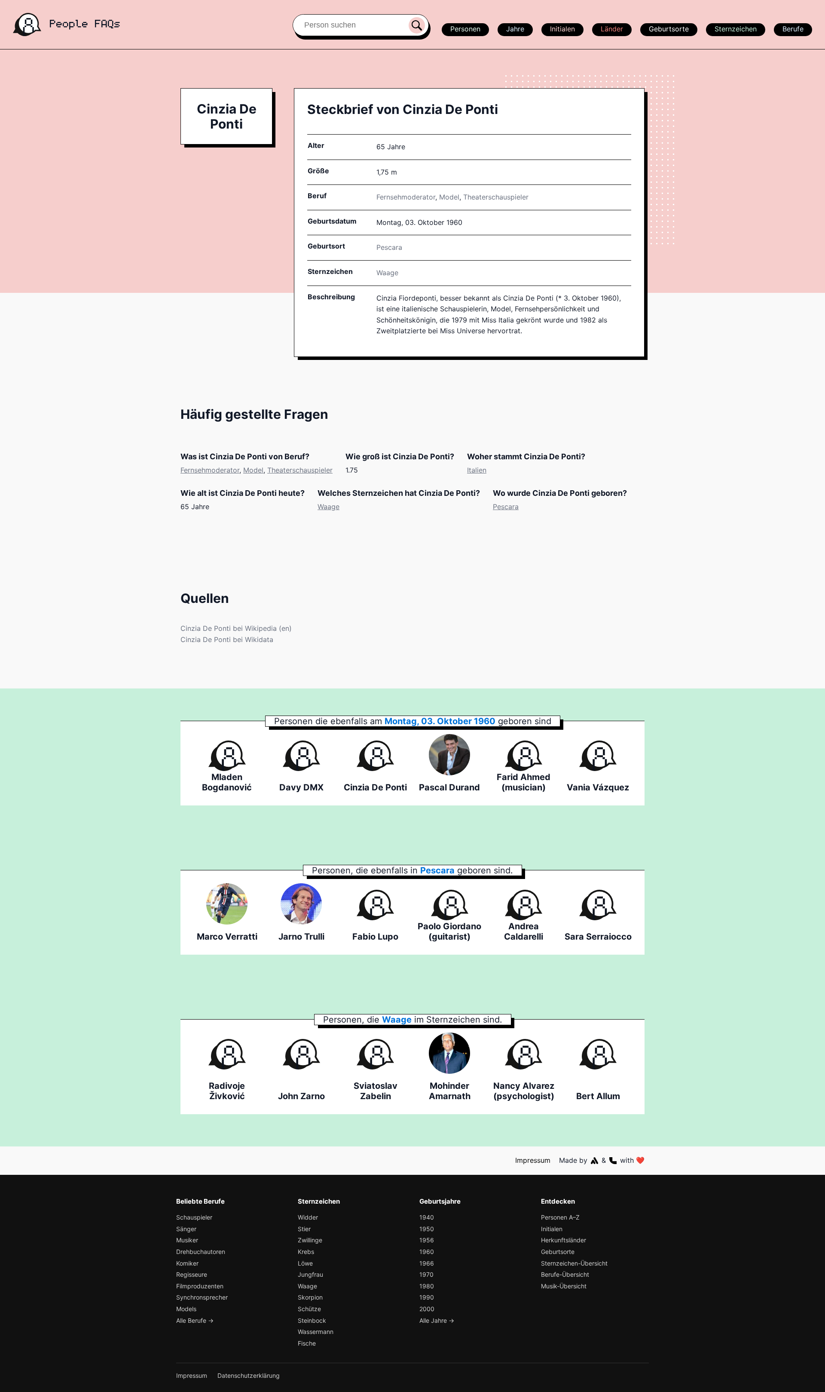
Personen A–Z (560, 1217)
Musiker (187, 1240)
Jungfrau (310, 1274)
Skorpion (310, 1297)
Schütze (309, 1308)
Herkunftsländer (563, 1240)
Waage (387, 272)
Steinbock (312, 1320)
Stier (304, 1228)
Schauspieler (194, 1217)
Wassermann (315, 1331)
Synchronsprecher (202, 1297)
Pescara (506, 506)
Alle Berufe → (195, 1320)
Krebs (306, 1251)
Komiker (187, 1263)
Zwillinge (310, 1240)
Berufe (793, 29)
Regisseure (191, 1274)
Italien (476, 470)
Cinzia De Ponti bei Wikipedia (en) (236, 628)
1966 (426, 1263)
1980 (426, 1286)
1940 (426, 1217)
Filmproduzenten (199, 1286)
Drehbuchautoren (200, 1251)
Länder (612, 29)
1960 (426, 1251)
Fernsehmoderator (405, 197)
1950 (426, 1228)
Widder (308, 1217)
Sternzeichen (736, 29)
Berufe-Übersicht (565, 1274)
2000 (426, 1308)
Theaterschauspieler (496, 197)
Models (186, 1308)
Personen (465, 29)
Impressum (532, 1160)
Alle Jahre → (436, 1320)
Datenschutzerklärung (248, 1375)
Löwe (305, 1263)
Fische (307, 1343)
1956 (426, 1240)
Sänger (186, 1228)
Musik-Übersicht (564, 1286)
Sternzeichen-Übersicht (574, 1263)
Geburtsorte (669, 29)
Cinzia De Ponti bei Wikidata (226, 639)
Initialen (562, 29)
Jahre (515, 29)
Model (449, 197)
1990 (426, 1297)
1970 (426, 1274)
